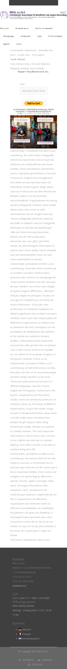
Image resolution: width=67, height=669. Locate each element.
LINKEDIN (47, 659)
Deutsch (26, 629)
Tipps (39, 36)
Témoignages (8, 36)
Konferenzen (26, 36)
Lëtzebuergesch (31, 638)
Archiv (18, 44)
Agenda (6, 44)
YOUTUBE (37, 664)
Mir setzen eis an (22, 28)
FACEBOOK (28, 659)
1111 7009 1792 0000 (31, 113)
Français (26, 633)
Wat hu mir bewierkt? (44, 28)
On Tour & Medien (55, 36)
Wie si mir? (4, 28)
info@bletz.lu (19, 585)
